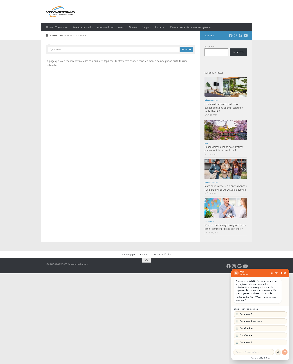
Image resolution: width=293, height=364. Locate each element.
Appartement (211, 182)
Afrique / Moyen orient (57, 27)
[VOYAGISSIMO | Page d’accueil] (60, 11)
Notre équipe (128, 254)
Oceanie (133, 27)
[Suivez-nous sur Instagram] (235, 35)
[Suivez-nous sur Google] (240, 35)
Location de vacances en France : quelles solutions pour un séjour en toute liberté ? (223, 108)
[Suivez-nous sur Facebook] (231, 35)
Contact (144, 254)
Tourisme (209, 221)
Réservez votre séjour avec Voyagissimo (190, 27)
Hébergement (211, 100)
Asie (120, 27)
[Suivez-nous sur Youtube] (245, 35)
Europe (145, 27)
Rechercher (209, 46)
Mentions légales (162, 254)
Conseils (159, 27)
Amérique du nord (82, 27)
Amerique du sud (105, 27)
